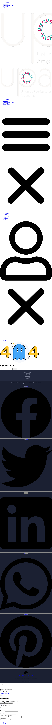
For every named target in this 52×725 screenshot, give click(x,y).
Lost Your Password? (4, 693)
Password (2, 689)
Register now (3, 718)
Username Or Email (4, 687)
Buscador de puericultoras (8, 5)
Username (2, 712)
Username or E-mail (4, 701)
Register (4, 340)
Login (4, 722)
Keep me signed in (5, 691)
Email (1, 713)
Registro (4, 9)
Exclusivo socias (6, 7)
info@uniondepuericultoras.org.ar (26, 675)
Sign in (4, 338)
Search (14, 369)
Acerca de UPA (6, 2)
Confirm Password (4, 717)
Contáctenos (5, 6)
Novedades (5, 4)
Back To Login (3, 704)
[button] (26, 160)
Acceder (4, 334)
